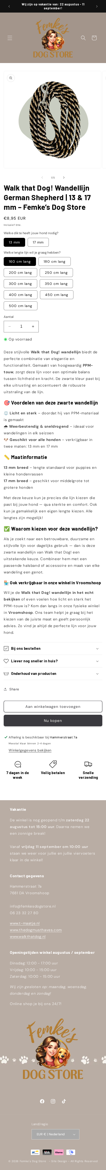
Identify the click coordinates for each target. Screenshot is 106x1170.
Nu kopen (53, 720)
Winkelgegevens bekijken (30, 750)
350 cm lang (56, 283)
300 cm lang (20, 283)
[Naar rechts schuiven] (63, 177)
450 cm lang (56, 294)
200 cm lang (20, 272)
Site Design (59, 1161)
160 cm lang (20, 261)
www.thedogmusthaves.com (36, 929)
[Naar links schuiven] (42, 177)
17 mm (38, 242)
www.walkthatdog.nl (28, 936)
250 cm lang (56, 272)
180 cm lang (55, 261)
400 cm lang (20, 294)
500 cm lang (20, 306)
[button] (9, 37)
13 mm (14, 242)
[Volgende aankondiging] (96, 6)
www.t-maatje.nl (25, 923)
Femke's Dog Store (33, 1161)
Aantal (9, 317)
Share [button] (14, 689)
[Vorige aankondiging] (9, 6)
